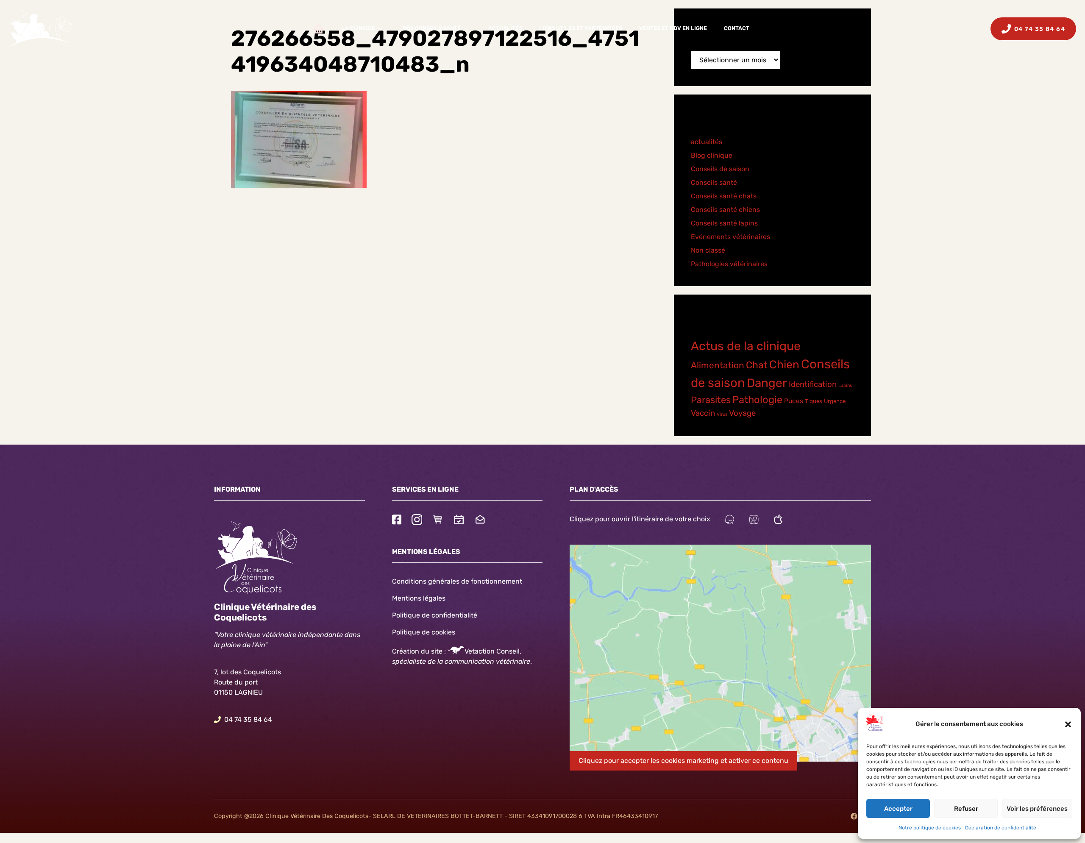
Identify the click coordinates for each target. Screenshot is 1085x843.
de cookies (438, 632)
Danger (767, 383)
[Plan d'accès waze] (729, 520)
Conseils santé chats (724, 196)
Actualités (505, 28)
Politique (406, 632)
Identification (813, 384)
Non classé (708, 250)
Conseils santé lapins (724, 223)
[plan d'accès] (754, 520)
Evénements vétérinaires (730, 237)
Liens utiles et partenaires (580, 28)
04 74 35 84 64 (248, 719)
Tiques (813, 401)
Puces (793, 401)
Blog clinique (711, 155)
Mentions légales (418, 598)
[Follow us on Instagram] (417, 520)
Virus (722, 414)
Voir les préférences (1037, 808)
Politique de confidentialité (434, 615)
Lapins (845, 385)
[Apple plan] (778, 520)
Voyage (742, 413)
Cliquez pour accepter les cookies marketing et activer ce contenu (683, 761)
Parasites (711, 399)
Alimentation (717, 365)
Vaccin (703, 413)
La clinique (358, 28)
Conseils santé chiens (725, 210)
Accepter (898, 808)
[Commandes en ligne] (437, 520)
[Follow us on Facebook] (396, 520)
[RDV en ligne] (459, 520)
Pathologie (757, 400)
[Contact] (480, 520)
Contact (736, 28)
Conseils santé (714, 182)
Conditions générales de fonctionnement (457, 581)
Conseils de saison (720, 169)
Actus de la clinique (746, 346)
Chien (784, 364)
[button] (1068, 724)
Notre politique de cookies (930, 828)
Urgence (835, 401)
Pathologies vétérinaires (729, 264)
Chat (757, 365)
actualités (706, 142)
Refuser (966, 808)
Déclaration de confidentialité (1000, 828)
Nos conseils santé (432, 28)
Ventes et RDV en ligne (673, 28)
